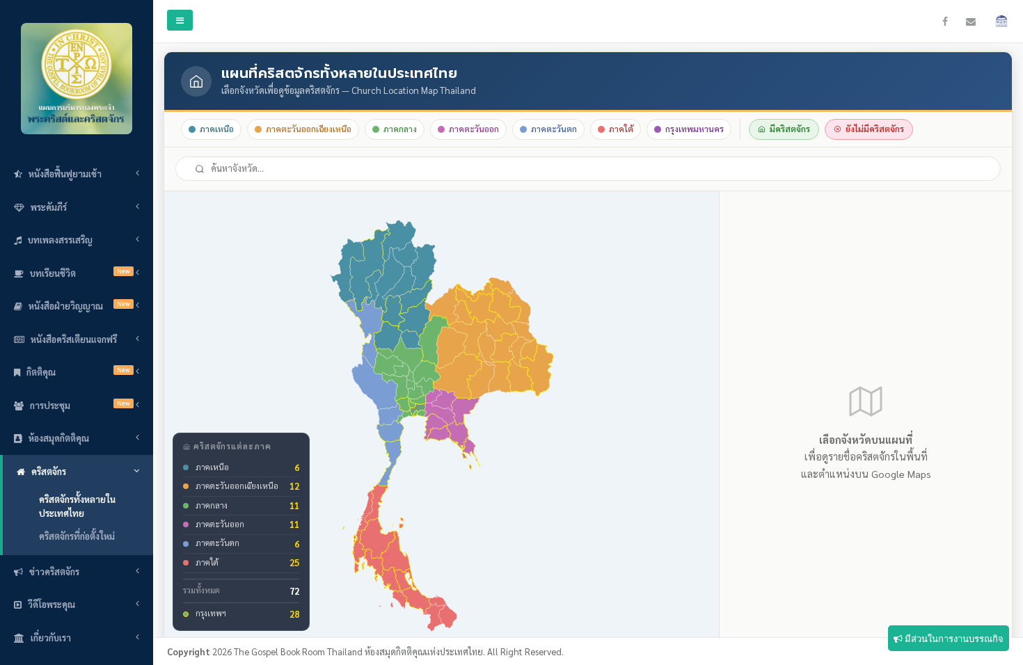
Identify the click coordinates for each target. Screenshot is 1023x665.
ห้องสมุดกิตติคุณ (59, 438)
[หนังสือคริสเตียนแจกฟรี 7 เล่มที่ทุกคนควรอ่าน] (1005, 21)
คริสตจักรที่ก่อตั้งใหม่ (77, 536)
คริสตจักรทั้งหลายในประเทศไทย (77, 506)
